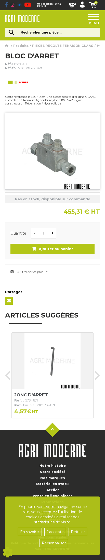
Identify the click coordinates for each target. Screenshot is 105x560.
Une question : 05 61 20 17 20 (49, 5)
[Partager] (9, 301)
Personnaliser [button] (54, 543)
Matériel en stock (52, 484)
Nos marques (52, 478)
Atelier (52, 490)
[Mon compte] (82, 5)
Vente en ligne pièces (53, 496)
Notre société (52, 472)
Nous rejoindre (72, 5)
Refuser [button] (78, 532)
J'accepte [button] (55, 532)
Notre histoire (53, 465)
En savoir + (30, 532)
